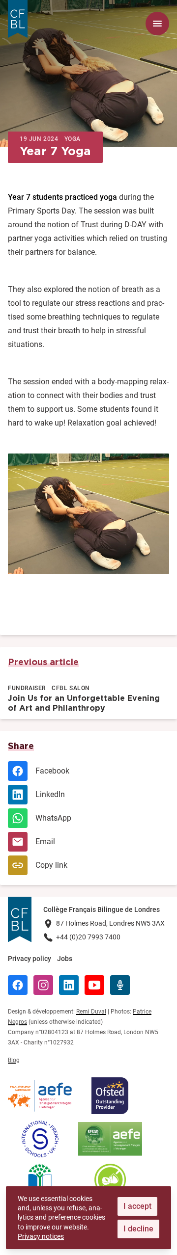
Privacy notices (41, 1236)
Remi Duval (91, 1011)
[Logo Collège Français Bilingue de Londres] (18, 19)
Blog (14, 1060)
